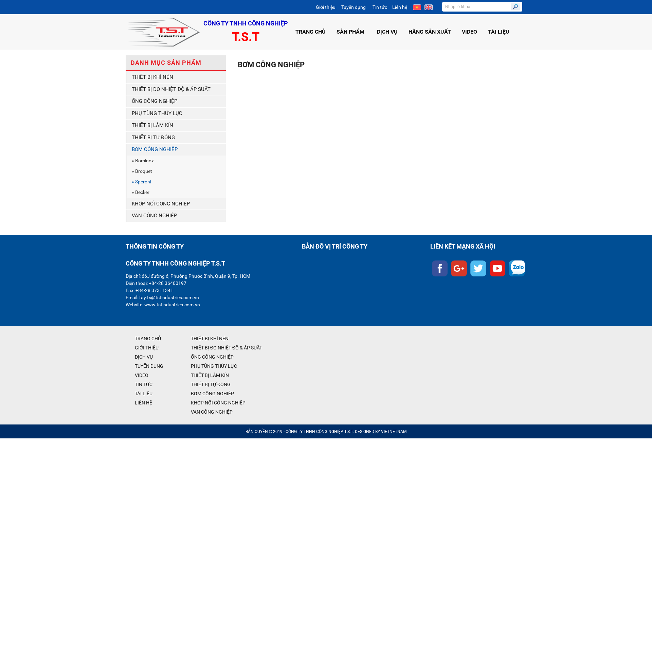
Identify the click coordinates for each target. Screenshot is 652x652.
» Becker (140, 192)
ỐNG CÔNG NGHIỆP (154, 101)
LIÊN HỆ (143, 402)
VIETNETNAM (393, 431)
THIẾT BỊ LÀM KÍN (152, 125)
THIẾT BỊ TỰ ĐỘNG (153, 137)
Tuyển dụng (353, 7)
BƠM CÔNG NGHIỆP (155, 149)
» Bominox (143, 160)
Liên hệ (399, 7)
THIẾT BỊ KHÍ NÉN (152, 77)
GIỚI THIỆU (147, 347)
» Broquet (142, 171)
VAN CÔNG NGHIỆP (154, 216)
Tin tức (380, 7)
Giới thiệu (326, 7)
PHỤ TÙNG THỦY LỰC (157, 113)
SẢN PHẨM (350, 32)
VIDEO (469, 32)
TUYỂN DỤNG (149, 366)
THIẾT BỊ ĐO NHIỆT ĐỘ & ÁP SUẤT (171, 89)
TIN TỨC (143, 384)
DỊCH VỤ (387, 32)
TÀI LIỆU (498, 32)
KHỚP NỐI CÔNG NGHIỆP (161, 204)
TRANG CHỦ (310, 32)
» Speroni (141, 181)
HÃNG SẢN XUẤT (430, 32)
